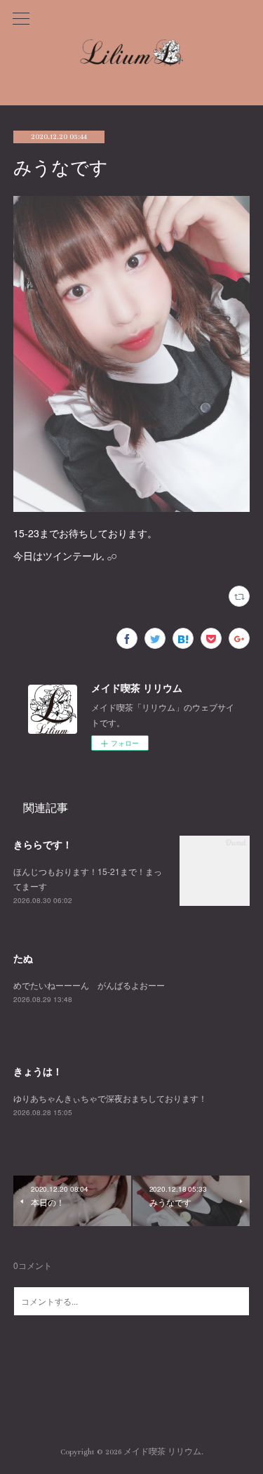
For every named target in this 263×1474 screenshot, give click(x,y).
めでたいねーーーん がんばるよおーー (89, 985)
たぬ (23, 958)
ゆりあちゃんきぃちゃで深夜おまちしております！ (110, 1098)
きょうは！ (37, 1071)
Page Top (131, 1395)
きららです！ (42, 844)
